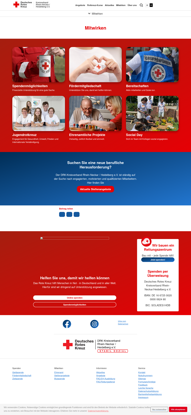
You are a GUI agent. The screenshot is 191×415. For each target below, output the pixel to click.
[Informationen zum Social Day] (152, 113)
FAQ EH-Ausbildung (105, 378)
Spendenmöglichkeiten (30, 85)
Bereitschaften (137, 85)
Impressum (143, 397)
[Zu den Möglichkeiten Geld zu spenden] (38, 64)
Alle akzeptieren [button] (178, 409)
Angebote (80, 5)
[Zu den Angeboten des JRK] (38, 113)
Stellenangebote (62, 375)
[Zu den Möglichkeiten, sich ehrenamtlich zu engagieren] (95, 113)
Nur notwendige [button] (159, 409)
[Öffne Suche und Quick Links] (141, 5)
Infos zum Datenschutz (123, 322)
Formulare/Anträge (147, 381)
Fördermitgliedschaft (85, 85)
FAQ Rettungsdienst (105, 381)
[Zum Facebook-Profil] (67, 324)
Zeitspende (17, 378)
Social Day (134, 134)
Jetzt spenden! (158, 259)
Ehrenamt (58, 372)
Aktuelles (109, 5)
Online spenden (75, 297)
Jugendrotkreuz (24, 134)
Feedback (142, 384)
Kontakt (141, 372)
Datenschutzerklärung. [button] (98, 411)
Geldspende (18, 372)
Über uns (132, 5)
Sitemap (142, 378)
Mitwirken (121, 5)
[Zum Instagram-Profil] (94, 324)
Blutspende (59, 378)
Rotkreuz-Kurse (95, 5)
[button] (62, 214)
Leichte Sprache (145, 387)
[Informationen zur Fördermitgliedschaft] (95, 64)
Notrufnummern (145, 375)
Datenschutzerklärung (148, 391)
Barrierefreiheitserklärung (150, 394)
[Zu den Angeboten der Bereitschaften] (152, 64)
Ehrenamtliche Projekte (87, 134)
